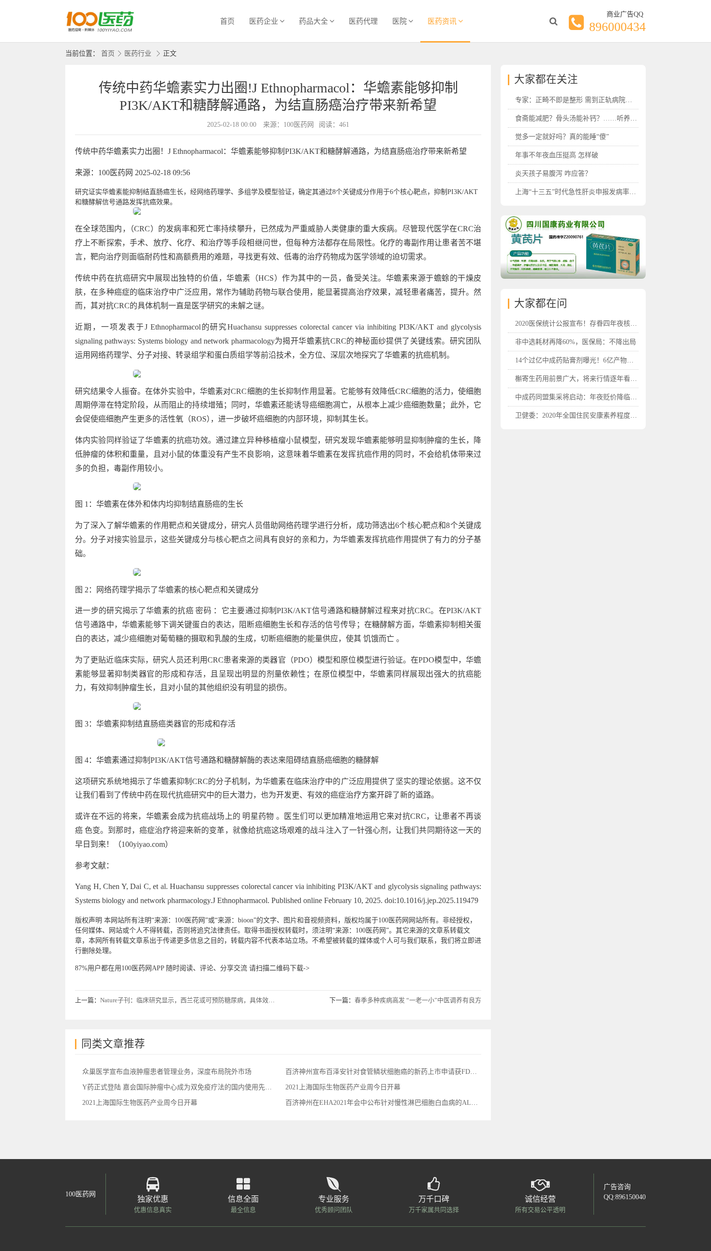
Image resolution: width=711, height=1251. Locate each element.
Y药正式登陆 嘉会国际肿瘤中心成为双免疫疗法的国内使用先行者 (180, 1087)
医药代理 (363, 21)
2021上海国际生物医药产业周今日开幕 (342, 1087)
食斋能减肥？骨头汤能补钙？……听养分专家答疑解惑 (596, 118)
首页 (227, 21)
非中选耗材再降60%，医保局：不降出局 (575, 342)
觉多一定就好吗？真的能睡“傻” (562, 136)
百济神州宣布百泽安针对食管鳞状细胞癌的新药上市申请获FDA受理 (387, 1071)
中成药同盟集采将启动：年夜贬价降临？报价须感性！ (596, 397)
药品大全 (313, 21)
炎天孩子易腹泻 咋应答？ (553, 173)
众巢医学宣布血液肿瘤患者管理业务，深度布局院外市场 (167, 1071)
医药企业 (263, 21)
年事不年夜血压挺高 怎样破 (556, 155)
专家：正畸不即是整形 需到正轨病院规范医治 (583, 100)
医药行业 (137, 53)
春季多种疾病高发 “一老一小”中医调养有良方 (418, 1000)
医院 (399, 21)
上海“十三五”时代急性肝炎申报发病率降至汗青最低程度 (599, 192)
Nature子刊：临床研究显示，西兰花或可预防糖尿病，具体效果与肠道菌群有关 (209, 1000)
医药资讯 (442, 21)
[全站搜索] (553, 21)
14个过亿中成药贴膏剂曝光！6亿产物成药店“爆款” (591, 360)
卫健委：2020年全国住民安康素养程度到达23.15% (590, 415)
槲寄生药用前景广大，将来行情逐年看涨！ (579, 378)
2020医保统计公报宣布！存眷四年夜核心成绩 (583, 323)
